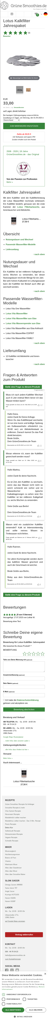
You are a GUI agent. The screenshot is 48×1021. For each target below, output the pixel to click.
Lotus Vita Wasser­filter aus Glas (21, 318)
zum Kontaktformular (13, 959)
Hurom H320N (10, 898)
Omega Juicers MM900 (13, 885)
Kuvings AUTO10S (12, 895)
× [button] (45, 974)
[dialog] (24, 996)
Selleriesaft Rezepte (12, 831)
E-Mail (8, 692)
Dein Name (10, 683)
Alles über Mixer (11, 871)
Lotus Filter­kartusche (28, 207)
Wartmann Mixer (11, 864)
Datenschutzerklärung (28, 700)
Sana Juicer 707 (11, 888)
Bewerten (6, 36)
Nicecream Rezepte (12, 814)
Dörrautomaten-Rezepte (14, 834)
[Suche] (20, 14)
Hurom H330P (10, 901)
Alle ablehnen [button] (35, 1010)
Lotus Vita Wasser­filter (17, 313)
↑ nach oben (39, 254)
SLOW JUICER (12, 881)
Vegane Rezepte (11, 837)
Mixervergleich (10, 851)
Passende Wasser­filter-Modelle (21, 244)
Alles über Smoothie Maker (15, 874)
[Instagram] (12, 970)
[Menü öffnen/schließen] (4, 14)
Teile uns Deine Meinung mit (17, 660)
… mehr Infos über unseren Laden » (16, 741)
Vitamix (8, 861)
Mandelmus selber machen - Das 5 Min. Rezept (22, 821)
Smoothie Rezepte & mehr (15, 808)
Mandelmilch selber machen (15, 818)
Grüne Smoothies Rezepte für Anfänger (19, 804)
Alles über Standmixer (13, 868)
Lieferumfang (12, 249)
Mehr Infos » (8, 758)
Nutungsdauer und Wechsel (19, 239)
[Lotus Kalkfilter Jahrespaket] (19, 90)
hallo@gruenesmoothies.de (15, 955)
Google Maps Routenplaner (13, 737)
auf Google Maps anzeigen (15, 921)
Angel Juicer (9, 891)
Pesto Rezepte (10, 824)
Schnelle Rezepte (11, 841)
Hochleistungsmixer (12, 854)
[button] (24, 934)
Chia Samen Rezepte (13, 811)
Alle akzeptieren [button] (13, 1010)
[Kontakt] (12, 14)
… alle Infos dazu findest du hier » (16, 749)
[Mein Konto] (28, 14)
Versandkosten (19, 107)
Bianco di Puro (10, 858)
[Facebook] (6, 970)
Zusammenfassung (14, 675)
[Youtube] (17, 970)
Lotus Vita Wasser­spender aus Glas (23, 323)
